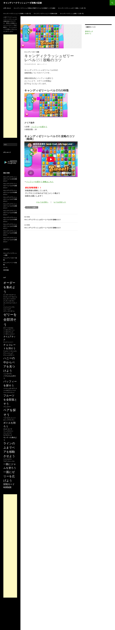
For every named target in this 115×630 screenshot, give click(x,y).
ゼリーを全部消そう (10, 319)
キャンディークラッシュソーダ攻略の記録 (22, 2)
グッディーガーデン (8, 301)
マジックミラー (7, 433)
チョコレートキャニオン (10, 351)
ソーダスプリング (8, 332)
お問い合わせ (7, 8)
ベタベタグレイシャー (9, 418)
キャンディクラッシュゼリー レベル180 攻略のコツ (10, 179)
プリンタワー (7, 406)
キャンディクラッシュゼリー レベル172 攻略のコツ (10, 233)
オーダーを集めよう (9, 287)
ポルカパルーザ (7, 429)
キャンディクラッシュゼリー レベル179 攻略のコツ (10, 186)
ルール (5, 267)
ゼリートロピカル (8, 328)
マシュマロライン (8, 431)
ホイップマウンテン (8, 420)
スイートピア (7, 309)
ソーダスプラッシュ (8, 330)
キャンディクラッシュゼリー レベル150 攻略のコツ (42, 218)
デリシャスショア (8, 353)
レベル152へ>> (60, 202)
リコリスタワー (7, 459)
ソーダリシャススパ (8, 334)
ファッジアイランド (8, 392)
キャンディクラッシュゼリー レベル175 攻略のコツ (10, 213)
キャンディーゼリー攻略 (31, 52)
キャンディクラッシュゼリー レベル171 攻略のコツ (10, 240)
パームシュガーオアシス (10, 388)
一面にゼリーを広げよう (9, 476)
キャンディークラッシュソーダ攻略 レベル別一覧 (17, 13)
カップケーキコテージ (9, 294)
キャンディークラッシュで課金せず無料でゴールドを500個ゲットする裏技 (34, 8)
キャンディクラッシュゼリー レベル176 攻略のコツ (10, 206)
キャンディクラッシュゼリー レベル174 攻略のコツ (10, 219)
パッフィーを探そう (39, 127)
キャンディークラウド (9, 299)
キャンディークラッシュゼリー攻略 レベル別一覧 (72, 8)
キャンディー (43, 64)
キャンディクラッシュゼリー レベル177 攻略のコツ (10, 199)
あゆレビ (88, 33)
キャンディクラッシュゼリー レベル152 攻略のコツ (42, 226)
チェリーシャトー (8, 342)
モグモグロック (7, 435)
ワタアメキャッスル (8, 461)
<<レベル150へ (42, 202)
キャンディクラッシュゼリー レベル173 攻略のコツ (10, 226)
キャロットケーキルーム (10, 297)
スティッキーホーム (8, 311)
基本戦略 (6, 270)
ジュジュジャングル (8, 307)
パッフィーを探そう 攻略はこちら (39, 182)
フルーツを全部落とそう (10, 399)
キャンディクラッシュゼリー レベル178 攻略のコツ (10, 192)
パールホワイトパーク (9, 390)
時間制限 (7, 487)
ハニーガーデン (7, 373)
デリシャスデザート (8, 355)
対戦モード (9, 484)
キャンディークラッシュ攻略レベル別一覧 (72, 13)
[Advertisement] (10, 86)
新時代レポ (89, 31)
